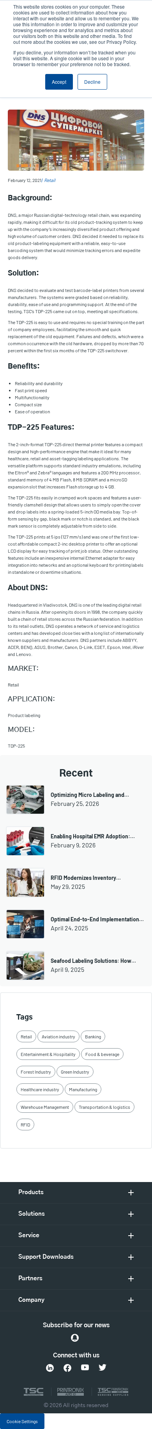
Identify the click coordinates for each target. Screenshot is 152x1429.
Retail (49, 180)
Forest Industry (36, 1071)
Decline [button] (92, 81)
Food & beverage (102, 1054)
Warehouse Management (45, 1107)
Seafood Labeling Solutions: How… (93, 960)
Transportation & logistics (104, 1107)
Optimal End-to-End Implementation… (97, 919)
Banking (93, 1036)
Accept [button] (59, 81)
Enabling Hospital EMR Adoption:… (93, 836)
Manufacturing (83, 1089)
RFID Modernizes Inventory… (86, 877)
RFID (25, 1124)
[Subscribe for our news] (75, 1338)
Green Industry (75, 1071)
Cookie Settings (22, 1421)
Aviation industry (58, 1036)
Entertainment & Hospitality (48, 1054)
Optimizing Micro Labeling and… (90, 794)
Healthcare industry (40, 1089)
